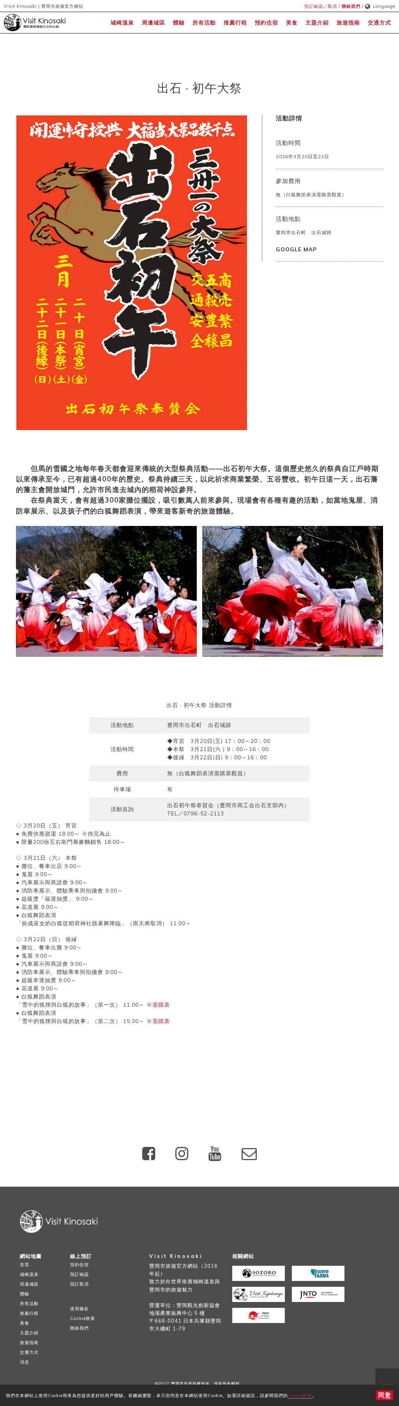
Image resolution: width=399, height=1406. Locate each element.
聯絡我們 (351, 6)
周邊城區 (153, 22)
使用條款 (79, 1308)
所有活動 (204, 22)
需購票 (161, 1004)
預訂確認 (79, 1274)
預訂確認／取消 (320, 6)
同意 (384, 1395)
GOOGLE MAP (296, 249)
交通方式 (379, 22)
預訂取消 (79, 1284)
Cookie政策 (300, 1395)
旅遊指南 (348, 22)
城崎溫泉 (122, 22)
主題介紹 (317, 22)
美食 (292, 22)
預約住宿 (266, 22)
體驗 (179, 22)
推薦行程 (235, 22)
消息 (24, 1362)
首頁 (24, 1264)
